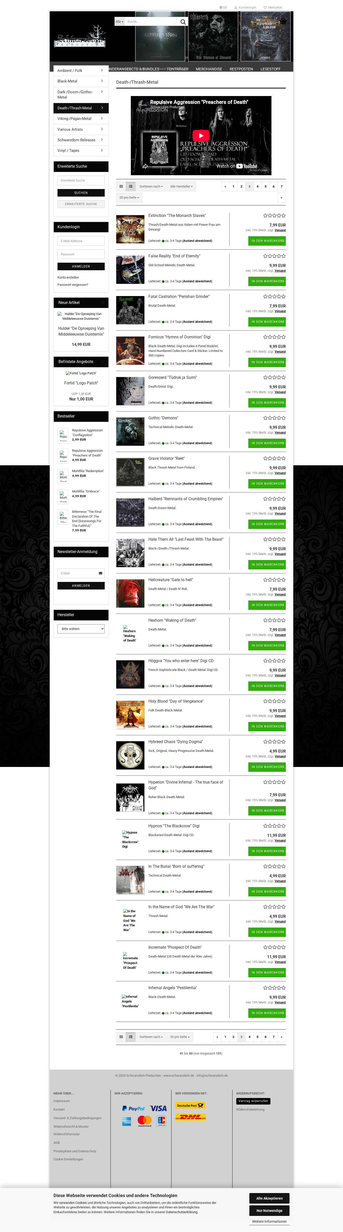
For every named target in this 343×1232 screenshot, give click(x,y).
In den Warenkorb (268, 241)
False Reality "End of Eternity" (174, 256)
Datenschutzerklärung (181, 1212)
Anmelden (81, 266)
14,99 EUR (81, 344)
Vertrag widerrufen (253, 1101)
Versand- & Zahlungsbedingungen (77, 1118)
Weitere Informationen (269, 1221)
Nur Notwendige (269, 1211)
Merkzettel (274, 7)
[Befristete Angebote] (103, 362)
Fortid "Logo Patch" (81, 383)
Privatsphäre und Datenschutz (74, 1151)
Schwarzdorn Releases (76, 140)
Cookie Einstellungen (68, 1159)
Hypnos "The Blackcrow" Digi (174, 826)
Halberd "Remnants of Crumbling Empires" (185, 498)
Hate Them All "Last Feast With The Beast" (185, 539)
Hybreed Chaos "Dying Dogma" (175, 741)
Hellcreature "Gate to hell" (170, 579)
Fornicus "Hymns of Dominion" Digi (179, 337)
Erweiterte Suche (81, 204)
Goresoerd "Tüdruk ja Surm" (172, 377)
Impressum (61, 1101)
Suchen (81, 193)
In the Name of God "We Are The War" (181, 906)
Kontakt (59, 1109)
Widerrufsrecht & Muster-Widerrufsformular (71, 1130)
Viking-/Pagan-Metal (74, 118)
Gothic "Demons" (163, 418)
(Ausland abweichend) (197, 241)
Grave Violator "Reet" (166, 458)
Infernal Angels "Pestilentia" (172, 987)
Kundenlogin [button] (246, 7)
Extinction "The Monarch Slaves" (177, 215)
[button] (223, 7)
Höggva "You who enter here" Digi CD (181, 660)
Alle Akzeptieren (269, 1198)
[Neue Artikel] (103, 303)
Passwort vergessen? (73, 285)
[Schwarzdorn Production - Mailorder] (80, 36)
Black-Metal (67, 81)
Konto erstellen (68, 277)
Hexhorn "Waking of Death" (172, 620)
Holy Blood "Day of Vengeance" (176, 701)
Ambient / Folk (70, 70)
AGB (56, 1143)
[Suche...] (183, 21)
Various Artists (70, 129)
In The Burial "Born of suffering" (176, 866)
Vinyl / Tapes (68, 150)
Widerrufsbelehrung (250, 1109)
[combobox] (151, 187)
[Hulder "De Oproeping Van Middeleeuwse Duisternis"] (81, 316)
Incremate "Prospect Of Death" (175, 947)
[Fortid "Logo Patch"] (81, 373)
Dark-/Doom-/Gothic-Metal (75, 95)
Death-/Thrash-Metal (75, 108)
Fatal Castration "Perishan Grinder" (179, 296)
